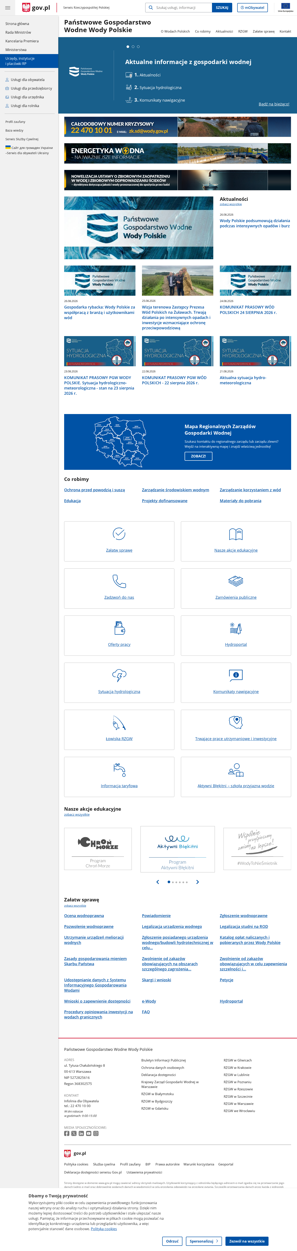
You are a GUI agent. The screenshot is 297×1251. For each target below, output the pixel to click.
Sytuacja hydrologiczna (119, 691)
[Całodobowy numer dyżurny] (177, 127)
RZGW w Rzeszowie (238, 1089)
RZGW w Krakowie (237, 1067)
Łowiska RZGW (119, 738)
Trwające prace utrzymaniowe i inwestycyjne (236, 738)
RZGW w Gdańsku (154, 1108)
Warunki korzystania (199, 1164)
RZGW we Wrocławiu (239, 1111)
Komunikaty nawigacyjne (236, 691)
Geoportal (225, 1164)
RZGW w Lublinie (236, 1075)
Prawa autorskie (167, 1164)
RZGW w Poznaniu (237, 1082)
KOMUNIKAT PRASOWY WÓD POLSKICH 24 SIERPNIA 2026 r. (248, 309)
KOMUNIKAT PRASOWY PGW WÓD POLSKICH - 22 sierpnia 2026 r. (174, 380)
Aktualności (224, 31)
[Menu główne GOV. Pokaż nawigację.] (7, 7)
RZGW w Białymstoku (157, 1094)
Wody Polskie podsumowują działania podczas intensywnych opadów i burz (255, 223)
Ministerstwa (16, 49)
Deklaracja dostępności (158, 1075)
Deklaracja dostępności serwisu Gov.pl (93, 1172)
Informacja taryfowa (119, 785)
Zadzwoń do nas (119, 597)
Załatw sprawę (264, 31)
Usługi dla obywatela (27, 79)
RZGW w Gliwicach (238, 1060)
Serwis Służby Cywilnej (21, 139)
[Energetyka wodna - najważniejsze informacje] (177, 153)
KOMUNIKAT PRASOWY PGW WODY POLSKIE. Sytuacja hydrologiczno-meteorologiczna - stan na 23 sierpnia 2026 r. (99, 385)
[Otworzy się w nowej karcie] (67, 1134)
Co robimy (203, 31)
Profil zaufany (15, 122)
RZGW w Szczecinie (238, 1096)
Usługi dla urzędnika (27, 97)
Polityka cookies (76, 1164)
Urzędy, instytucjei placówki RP (20, 61)
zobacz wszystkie (231, 204)
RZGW (243, 31)
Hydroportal (236, 644)
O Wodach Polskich (175, 31)
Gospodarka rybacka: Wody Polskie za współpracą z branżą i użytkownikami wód (99, 312)
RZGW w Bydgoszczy (156, 1101)
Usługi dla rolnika (24, 105)
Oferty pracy (119, 644)
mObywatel (254, 8)
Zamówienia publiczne (236, 597)
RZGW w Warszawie (239, 1103)
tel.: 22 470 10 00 (77, 1106)
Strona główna (22, 23)
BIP (147, 1164)
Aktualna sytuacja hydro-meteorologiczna (243, 380)
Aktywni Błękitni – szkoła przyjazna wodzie (236, 785)
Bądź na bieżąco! (274, 104)
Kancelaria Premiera (22, 41)
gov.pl (79, 1154)
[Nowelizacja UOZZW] (177, 180)
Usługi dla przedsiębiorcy (31, 88)
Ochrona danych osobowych (162, 1067)
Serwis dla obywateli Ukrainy (29, 150)
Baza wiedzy (14, 130)
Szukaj (222, 7)
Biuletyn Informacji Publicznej (163, 1060)
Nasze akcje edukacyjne (236, 550)
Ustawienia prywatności (144, 1172)
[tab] (127, 46)
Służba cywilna (104, 1164)
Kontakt (285, 31)
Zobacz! (198, 456)
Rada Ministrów (18, 32)
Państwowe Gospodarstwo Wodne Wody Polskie (107, 26)
